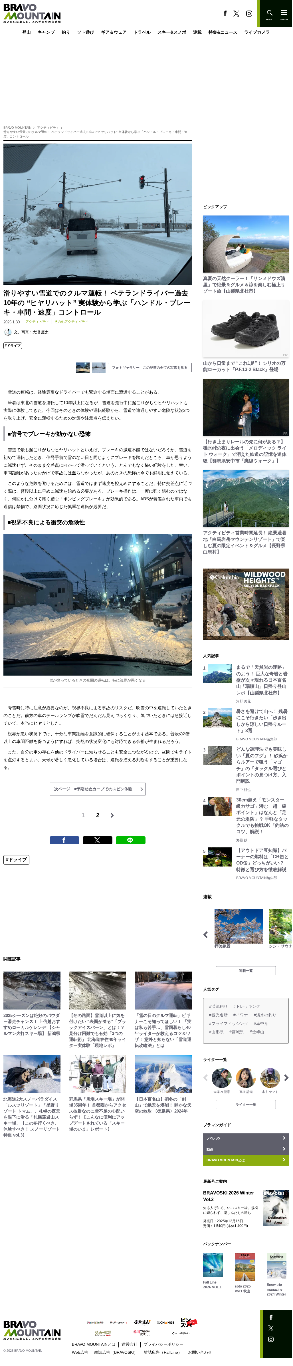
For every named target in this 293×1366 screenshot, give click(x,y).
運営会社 (130, 1344)
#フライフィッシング (228, 1023)
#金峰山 (257, 1031)
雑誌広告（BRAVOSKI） (116, 1352)
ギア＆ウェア (114, 32)
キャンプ (46, 32)
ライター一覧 (246, 1105)
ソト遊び (85, 32)
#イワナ (240, 1015)
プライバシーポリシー (163, 1344)
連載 (197, 32)
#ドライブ (13, 346)
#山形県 (216, 1031)
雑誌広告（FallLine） (163, 1352)
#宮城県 (236, 1031)
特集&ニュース (223, 32)
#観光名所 (218, 1015)
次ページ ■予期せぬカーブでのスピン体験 (93, 789)
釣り (66, 32)
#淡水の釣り (265, 1015)
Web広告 (80, 1352)
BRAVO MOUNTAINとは (94, 1344)
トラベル (142, 32)
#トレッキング (246, 1006)
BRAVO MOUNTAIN (17, 127)
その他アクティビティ (71, 322)
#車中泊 (261, 1023)
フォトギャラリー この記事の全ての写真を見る (149, 368)
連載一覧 (246, 971)
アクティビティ (48, 127)
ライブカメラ (257, 32)
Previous (205, 934)
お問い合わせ (200, 1352)
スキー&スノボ (171, 32)
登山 (26, 32)
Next (286, 934)
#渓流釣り (218, 1006)
